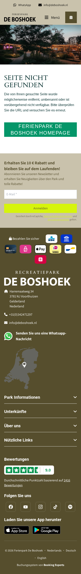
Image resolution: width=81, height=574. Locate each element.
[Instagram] (40, 507)
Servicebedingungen (58, 219)
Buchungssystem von (40, 565)
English (41, 558)
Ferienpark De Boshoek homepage (41, 129)
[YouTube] (26, 507)
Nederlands (54, 550)
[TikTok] (55, 507)
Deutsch (71, 550)
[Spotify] (70, 507)
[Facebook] (11, 507)
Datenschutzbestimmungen (58, 216)
